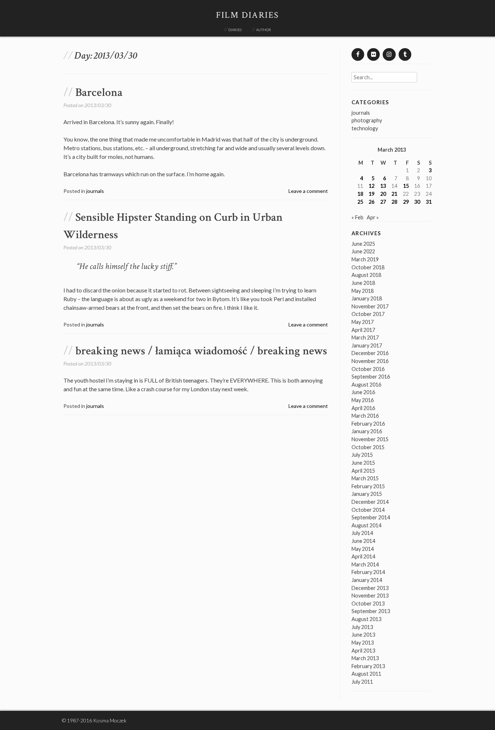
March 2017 (365, 337)
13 (383, 186)
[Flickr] (373, 54)
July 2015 (362, 455)
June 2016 (363, 392)
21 (394, 194)
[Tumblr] (405, 54)
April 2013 (363, 650)
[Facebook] (358, 54)
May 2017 (363, 322)
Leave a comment (308, 191)
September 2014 (371, 517)
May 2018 (363, 291)
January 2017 (367, 345)
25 (360, 202)
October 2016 (368, 369)
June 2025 (363, 244)
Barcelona (98, 92)
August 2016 (366, 384)
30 (417, 202)
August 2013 (366, 619)
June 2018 (363, 283)
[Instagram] (389, 54)
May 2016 (363, 400)
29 (406, 202)
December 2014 (370, 502)
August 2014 (366, 525)
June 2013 (363, 635)
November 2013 (370, 595)
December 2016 (370, 353)
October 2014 (368, 510)
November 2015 (370, 439)
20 (383, 194)
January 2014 (367, 580)
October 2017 (368, 314)
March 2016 (365, 416)
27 (383, 202)
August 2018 (366, 275)
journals (95, 191)
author (263, 29)
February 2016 (368, 424)
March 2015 (365, 478)
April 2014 (363, 556)
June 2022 (363, 251)
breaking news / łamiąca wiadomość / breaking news (201, 350)
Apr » (373, 217)
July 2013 (362, 627)
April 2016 (363, 408)
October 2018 (368, 267)
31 (429, 202)
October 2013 (368, 603)
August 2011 (366, 674)
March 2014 (365, 564)
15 (406, 186)
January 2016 (367, 431)
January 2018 (367, 298)
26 (371, 202)
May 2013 (363, 643)
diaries (235, 29)
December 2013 (370, 588)
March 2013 (365, 658)
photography (367, 120)
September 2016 (371, 377)
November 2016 (370, 361)
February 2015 (368, 486)
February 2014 (368, 572)
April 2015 (363, 471)
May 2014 (363, 549)
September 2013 (371, 611)
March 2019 (365, 259)
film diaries (247, 15)
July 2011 (362, 682)
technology (365, 128)
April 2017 (363, 330)
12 (371, 186)
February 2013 (368, 666)
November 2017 (370, 306)
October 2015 (368, 447)
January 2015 (367, 494)
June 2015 (363, 463)
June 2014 (363, 541)
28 (394, 202)
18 (360, 194)
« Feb (357, 217)
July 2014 (362, 533)
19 (371, 194)
